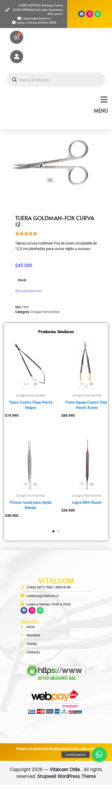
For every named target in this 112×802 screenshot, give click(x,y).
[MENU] (104, 100)
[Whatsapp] (97, 13)
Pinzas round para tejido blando (31, 505)
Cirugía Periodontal (44, 312)
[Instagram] (89, 13)
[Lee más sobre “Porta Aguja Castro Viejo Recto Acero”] (81, 384)
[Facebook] (81, 13)
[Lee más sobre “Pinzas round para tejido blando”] (25, 484)
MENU (101, 110)
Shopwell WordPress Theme (66, 776)
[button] (25, 384)
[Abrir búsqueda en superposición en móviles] (56, 79)
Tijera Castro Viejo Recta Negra (30, 405)
